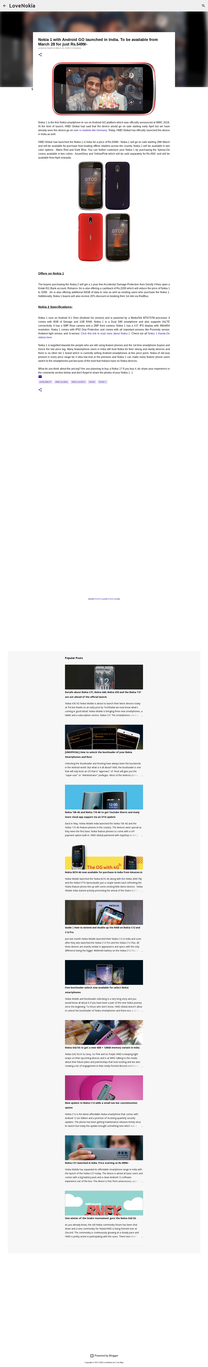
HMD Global (61, 382)
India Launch (78, 382)
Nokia (92, 382)
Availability (45, 382)
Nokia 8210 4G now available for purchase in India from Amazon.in (103, 872)
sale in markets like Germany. (91, 130)
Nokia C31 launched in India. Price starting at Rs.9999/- (97, 1162)
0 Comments (75, 48)
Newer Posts (94, 599)
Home (117, 599)
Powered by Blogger (106, 1355)
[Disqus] (104, 443)
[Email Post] (40, 377)
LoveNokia (22, 5)
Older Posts (107, 599)
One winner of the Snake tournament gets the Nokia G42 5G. (100, 1218)
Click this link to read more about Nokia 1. (105, 333)
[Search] (203, 6)
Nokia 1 (102, 382)
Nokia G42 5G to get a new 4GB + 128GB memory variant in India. (102, 1047)
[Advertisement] (70, 584)
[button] (40, 55)
